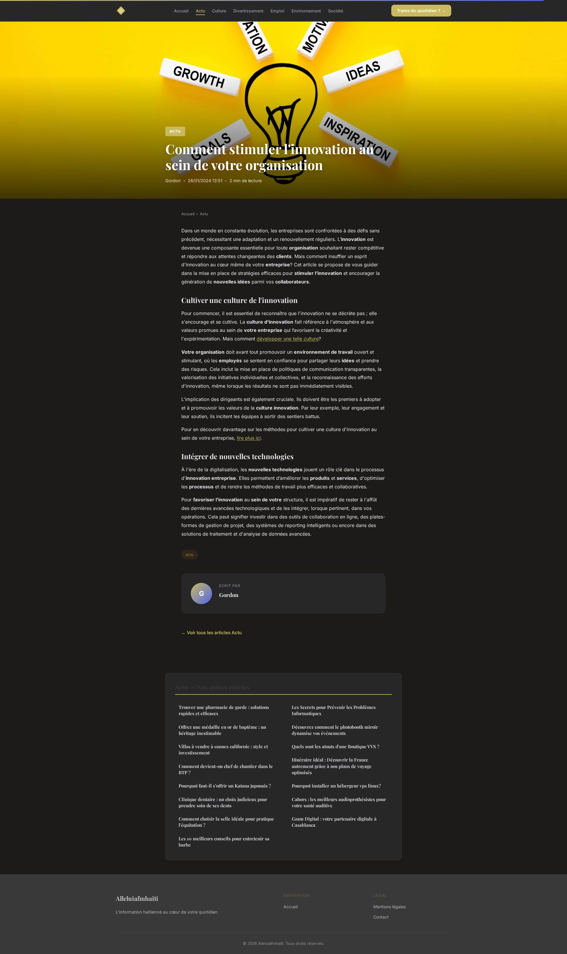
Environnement (306, 10)
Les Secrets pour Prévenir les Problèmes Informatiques (334, 710)
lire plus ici (249, 438)
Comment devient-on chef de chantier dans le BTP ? (226, 769)
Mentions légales (389, 906)
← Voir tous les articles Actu (211, 632)
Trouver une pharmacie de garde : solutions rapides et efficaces (224, 710)
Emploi (277, 10)
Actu (200, 10)
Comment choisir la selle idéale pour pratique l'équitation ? (226, 822)
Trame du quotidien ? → (421, 10)
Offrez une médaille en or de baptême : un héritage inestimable (222, 730)
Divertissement (248, 10)
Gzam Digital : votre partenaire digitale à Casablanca (334, 822)
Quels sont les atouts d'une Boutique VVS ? (335, 746)
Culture (219, 10)
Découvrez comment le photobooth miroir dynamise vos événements (335, 730)
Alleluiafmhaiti (137, 898)
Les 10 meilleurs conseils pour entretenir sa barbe (224, 842)
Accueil (181, 10)
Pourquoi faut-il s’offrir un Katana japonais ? (225, 786)
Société (335, 10)
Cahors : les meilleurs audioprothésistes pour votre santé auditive (339, 802)
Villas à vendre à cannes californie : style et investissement (223, 749)
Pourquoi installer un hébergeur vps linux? (336, 786)
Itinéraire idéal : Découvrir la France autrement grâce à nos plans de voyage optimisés (332, 766)
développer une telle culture (288, 339)
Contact (381, 916)
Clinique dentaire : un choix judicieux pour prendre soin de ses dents (223, 802)
